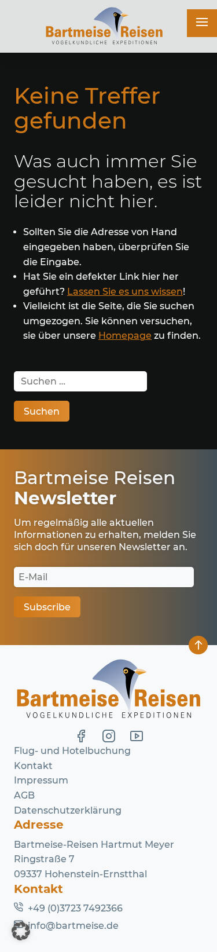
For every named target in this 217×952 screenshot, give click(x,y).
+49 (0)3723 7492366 (75, 908)
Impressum (41, 780)
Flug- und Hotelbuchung (72, 750)
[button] (21, 931)
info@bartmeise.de (73, 925)
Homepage (125, 335)
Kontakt (33, 765)
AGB (24, 795)
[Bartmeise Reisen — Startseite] (104, 26)
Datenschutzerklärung (68, 810)
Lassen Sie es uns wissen (125, 291)
